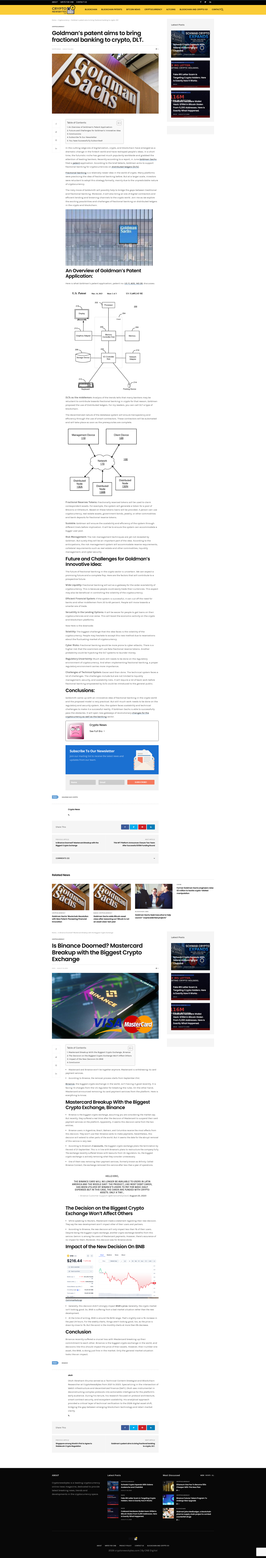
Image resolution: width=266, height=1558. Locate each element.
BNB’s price (121, 1306)
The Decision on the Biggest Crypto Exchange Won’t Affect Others (100, 1056)
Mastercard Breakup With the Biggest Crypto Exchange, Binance (100, 1052)
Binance (70, 1083)
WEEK (202, 1475)
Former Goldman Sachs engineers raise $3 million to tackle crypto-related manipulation (195, 890)
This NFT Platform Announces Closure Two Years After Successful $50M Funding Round (134, 844)
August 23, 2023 (138, 1195)
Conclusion (74, 1062)
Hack (123, 1495)
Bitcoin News (133, 9)
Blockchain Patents (111, 9)
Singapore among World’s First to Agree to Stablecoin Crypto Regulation (74, 1445)
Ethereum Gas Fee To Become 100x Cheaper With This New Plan (191, 1485)
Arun (175, 84)
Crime (179, 884)
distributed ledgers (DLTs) (125, 166)
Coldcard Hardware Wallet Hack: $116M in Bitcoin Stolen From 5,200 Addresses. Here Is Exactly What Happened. (189, 106)
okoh (53, 968)
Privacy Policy (125, 1546)
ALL (213, 1475)
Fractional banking (76, 172)
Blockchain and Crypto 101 (194, 9)
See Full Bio (96, 731)
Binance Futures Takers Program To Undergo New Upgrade (191, 1499)
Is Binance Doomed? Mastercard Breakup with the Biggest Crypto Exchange (77, 844)
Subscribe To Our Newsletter (83, 137)
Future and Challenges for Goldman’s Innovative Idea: (95, 130)
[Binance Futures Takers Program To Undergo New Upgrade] (168, 1499)
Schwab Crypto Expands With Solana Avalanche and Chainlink (188, 47)
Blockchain (91, 9)
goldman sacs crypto (70, 797)
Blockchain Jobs (142, 911)
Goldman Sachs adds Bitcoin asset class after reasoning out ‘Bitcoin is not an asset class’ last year (111, 919)
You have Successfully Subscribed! (86, 141)
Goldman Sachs (148, 159)
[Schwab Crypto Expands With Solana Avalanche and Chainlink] (112, 1486)
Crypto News (56, 49)
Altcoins (171, 9)
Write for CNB (110, 1546)
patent (76, 163)
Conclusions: (75, 134)
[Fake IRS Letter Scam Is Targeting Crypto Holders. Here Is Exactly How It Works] (112, 1499)
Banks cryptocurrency (103, 913)
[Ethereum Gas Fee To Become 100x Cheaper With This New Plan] (168, 1486)
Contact (216, 9)
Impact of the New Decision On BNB (86, 1059)
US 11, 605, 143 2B (133, 283)
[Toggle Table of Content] (118, 123)
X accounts (97, 1146)
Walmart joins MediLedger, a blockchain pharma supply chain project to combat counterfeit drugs (193, 1514)
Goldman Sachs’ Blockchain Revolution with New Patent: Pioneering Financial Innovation (70, 919)
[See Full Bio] (104, 731)
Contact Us (139, 1546)
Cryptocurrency (153, 9)
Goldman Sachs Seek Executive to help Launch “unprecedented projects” (153, 916)
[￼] (109, 237)
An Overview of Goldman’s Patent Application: (90, 127)
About (99, 1546)
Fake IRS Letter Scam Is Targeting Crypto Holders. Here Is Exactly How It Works (189, 77)
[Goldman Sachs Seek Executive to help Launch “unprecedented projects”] (153, 896)
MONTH (208, 1475)
